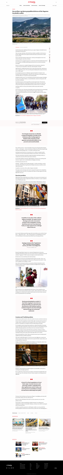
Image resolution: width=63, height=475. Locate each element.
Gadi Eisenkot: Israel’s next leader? (26, 449)
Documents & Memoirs (22, 468)
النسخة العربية (7, 5)
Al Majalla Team (46, 464)
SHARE (49, 54)
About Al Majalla (46, 463)
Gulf (30, 463)
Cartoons (37, 464)
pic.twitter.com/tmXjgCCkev (33, 245)
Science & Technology (42, 5)
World (30, 469)
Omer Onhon (17, 47)
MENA (30, 464)
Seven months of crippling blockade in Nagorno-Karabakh (30, 115)
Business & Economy (34, 5)
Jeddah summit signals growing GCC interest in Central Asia (17, 428)
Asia (30, 468)
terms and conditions (36, 124)
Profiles (37, 468)
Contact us (45, 468)
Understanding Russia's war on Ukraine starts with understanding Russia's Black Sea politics (31, 429)
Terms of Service (46, 465)
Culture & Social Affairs (26, 5)
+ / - (49, 47)
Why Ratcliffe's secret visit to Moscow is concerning (25, 443)
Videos (37, 463)
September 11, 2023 (34, 247)
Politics (21, 5)
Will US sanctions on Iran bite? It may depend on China (43, 443)
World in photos (38, 465)
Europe (31, 465)
